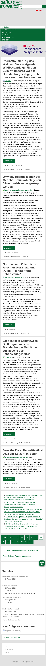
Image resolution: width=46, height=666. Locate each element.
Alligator (6, 35)
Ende (30, 542)
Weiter (23, 542)
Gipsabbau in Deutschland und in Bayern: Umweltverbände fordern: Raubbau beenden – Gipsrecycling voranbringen (20, 504)
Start (4, 537)
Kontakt (7, 652)
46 (31, 537)
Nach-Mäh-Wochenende (10, 609)
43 (17, 537)
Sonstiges (13, 439)
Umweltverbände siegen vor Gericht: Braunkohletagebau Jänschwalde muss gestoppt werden (22, 181)
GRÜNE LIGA (6, 32)
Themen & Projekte (10, 30)
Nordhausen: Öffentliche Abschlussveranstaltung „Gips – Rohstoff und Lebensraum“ (19, 269)
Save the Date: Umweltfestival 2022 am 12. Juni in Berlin (23, 452)
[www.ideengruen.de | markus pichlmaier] (18, 190)
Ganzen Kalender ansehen (11, 620)
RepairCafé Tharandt (9, 585)
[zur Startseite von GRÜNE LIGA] (12, 10)
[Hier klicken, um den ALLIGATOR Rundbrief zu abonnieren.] (23, 631)
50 (8, 542)
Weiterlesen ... (9, 161)
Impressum (9, 646)
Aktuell (5, 27)
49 (3, 542)
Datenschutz (9, 649)
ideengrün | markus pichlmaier (23, 661)
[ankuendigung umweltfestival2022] (16, 457)
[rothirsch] (7, 357)
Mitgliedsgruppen (16, 165)
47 (36, 537)
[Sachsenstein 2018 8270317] (14, 277)
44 (22, 537)
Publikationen (8, 37)
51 (13, 542)
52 (17, 542)
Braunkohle (14, 252)
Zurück (11, 537)
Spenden (5, 40)
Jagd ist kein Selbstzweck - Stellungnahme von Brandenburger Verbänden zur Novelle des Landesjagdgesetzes (21, 347)
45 (27, 537)
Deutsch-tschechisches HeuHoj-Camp (15, 576)
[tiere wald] (8, 81)
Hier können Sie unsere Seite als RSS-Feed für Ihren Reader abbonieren (21, 553)
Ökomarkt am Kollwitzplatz (11, 597)
